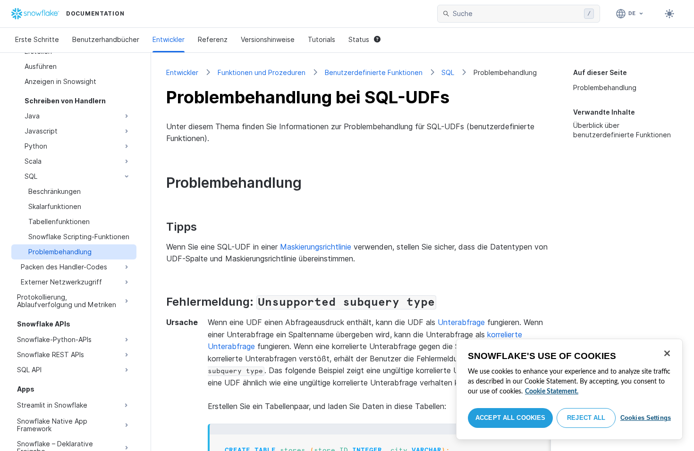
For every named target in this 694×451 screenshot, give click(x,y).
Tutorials (321, 39)
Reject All (586, 417)
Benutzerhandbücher (105, 39)
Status (358, 39)
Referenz (213, 39)
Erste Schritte (37, 39)
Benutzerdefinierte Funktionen (374, 72)
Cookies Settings (645, 417)
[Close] (667, 353)
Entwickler (168, 39)
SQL (447, 72)
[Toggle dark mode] (669, 13)
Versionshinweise (268, 39)
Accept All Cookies (510, 417)
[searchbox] (516, 13)
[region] (569, 389)
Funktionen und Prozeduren (261, 72)
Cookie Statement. (551, 391)
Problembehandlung (604, 88)
